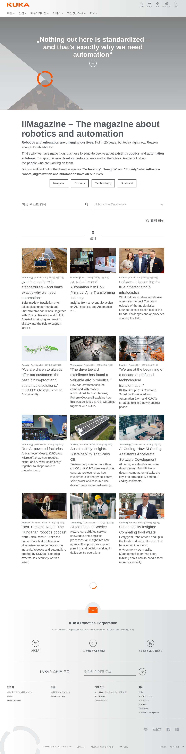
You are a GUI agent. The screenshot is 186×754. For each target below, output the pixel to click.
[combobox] (129, 204)
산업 (21, 13)
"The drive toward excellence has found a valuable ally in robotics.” (90, 374)
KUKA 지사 (144, 700)
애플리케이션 (38, 13)
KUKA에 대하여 (146, 696)
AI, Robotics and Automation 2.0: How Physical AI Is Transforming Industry (92, 290)
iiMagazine (144, 708)
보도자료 (143, 704)
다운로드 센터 (101, 700)
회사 (92, 13)
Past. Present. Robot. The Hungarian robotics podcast (44, 529)
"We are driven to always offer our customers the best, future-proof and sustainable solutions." (42, 377)
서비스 (57, 13)
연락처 (10, 696)
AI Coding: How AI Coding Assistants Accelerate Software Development (140, 454)
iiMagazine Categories (105, 211)
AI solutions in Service (88, 527)
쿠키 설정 (123, 746)
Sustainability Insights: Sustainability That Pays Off (90, 454)
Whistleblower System (149, 712)
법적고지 (81, 746)
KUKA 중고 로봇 (58, 696)
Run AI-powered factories (42, 449)
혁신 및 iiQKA (75, 13)
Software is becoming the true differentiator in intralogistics (139, 287)
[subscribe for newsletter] (142, 671)
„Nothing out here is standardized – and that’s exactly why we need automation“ (42, 290)
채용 (141, 692)
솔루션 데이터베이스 (60, 692)
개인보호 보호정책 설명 (102, 746)
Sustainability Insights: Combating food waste (137, 529)
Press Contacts (14, 700)
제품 (9, 13)
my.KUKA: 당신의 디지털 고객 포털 (111, 692)
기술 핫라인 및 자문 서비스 (19, 692)
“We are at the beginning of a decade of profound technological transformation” (141, 377)
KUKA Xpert (100, 696)
